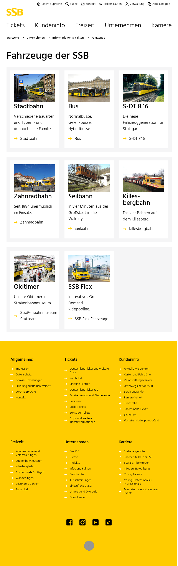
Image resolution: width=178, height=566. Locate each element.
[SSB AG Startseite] (16, 12)
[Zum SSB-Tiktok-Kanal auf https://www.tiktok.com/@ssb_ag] (108, 522)
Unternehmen (35, 37)
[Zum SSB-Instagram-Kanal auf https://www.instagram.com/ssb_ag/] (82, 522)
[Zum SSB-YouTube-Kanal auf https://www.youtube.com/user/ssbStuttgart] (95, 522)
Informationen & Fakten (68, 37)
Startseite (13, 37)
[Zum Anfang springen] (89, 546)
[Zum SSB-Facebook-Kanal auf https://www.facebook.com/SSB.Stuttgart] (69, 522)
